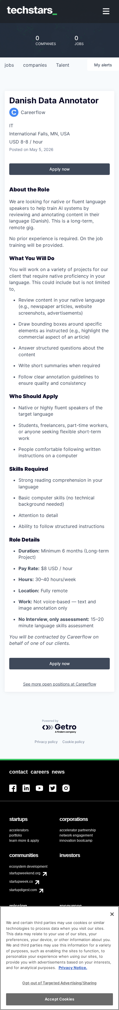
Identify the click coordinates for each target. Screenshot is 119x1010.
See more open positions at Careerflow (59, 684)
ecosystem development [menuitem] (28, 867)
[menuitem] (106, 12)
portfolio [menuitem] (15, 835)
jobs (9, 65)
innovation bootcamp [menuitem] (76, 841)
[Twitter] (55, 791)
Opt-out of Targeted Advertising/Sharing (59, 983)
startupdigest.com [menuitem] (23, 890)
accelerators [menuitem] (19, 830)
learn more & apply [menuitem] (24, 841)
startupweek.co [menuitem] (21, 882)
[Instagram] (69, 791)
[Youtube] (42, 791)
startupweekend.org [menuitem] (24, 873)
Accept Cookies (59, 999)
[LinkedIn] (29, 791)
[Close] (112, 914)
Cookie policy (73, 742)
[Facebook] (16, 791)
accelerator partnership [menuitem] (78, 830)
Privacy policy (46, 742)
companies (35, 65)
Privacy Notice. (73, 967)
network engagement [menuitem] (76, 835)
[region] (59, 958)
